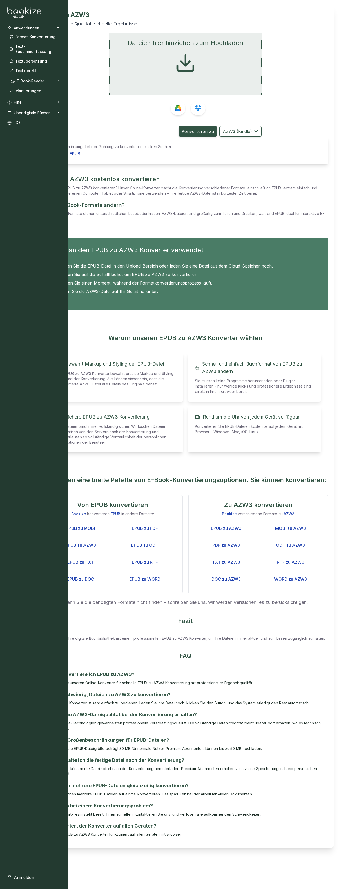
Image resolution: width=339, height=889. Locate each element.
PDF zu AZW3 (226, 545)
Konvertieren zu (198, 131)
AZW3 (289, 514)
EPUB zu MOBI (80, 528)
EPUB (115, 514)
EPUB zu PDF (145, 528)
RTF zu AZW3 (290, 562)
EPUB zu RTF (145, 562)
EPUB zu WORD (144, 579)
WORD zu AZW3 (290, 579)
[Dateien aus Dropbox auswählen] (198, 108)
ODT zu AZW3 (290, 545)
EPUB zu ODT (144, 545)
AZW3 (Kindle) (237, 131)
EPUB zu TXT (80, 562)
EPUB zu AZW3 (80, 545)
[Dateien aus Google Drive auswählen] (178, 108)
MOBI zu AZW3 (290, 528)
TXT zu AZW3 (226, 562)
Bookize (78, 514)
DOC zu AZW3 (226, 579)
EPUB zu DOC (80, 579)
